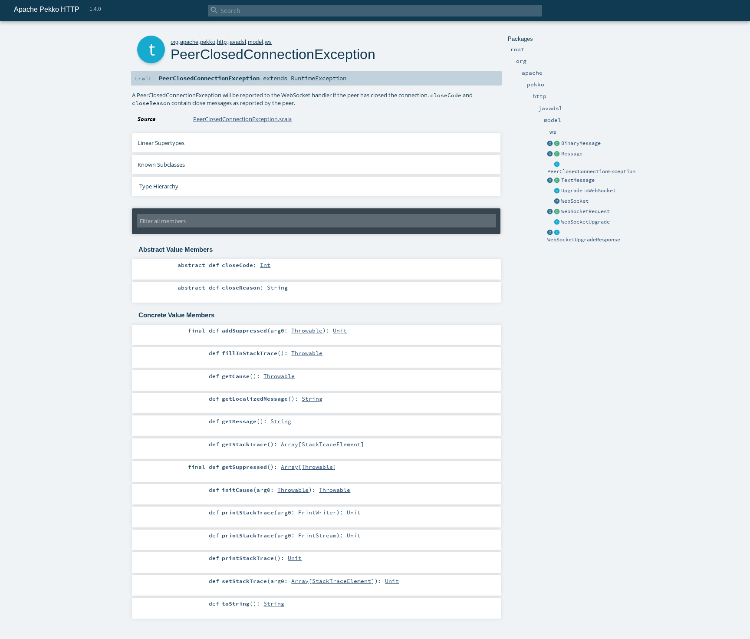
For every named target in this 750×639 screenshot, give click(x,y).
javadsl (237, 42)
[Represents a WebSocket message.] (557, 154)
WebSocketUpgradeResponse (583, 240)
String (312, 398)
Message (571, 154)
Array (289, 444)
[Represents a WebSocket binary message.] (557, 143)
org (174, 42)
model (255, 42)
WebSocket (575, 201)
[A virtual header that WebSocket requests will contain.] (557, 191)
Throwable (306, 330)
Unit (340, 330)
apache (189, 42)
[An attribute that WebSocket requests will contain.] (557, 222)
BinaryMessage (581, 143)
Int (265, 264)
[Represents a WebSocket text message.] (557, 180)
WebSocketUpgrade (585, 222)
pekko (207, 42)
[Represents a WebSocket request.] (557, 211)
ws (268, 42)
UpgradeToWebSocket (588, 191)
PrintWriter (317, 512)
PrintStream (317, 535)
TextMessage (578, 180)
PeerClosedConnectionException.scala (242, 119)
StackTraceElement (331, 444)
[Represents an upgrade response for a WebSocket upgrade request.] (557, 232)
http (222, 42)
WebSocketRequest (585, 211)
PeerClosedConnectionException (591, 171)
